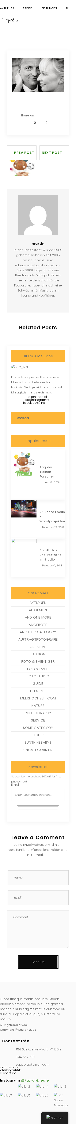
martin (38, 243)
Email (15, 784)
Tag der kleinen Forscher (46, 472)
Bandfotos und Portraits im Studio (50, 555)
